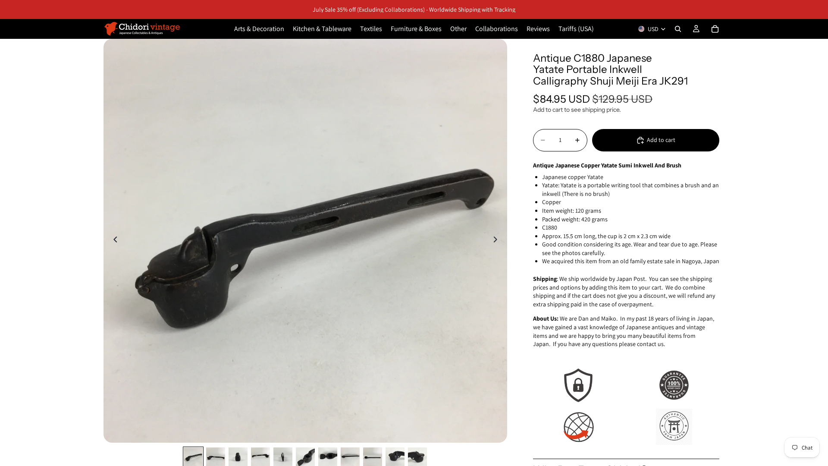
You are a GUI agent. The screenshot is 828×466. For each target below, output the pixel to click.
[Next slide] (497, 240)
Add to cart (661, 140)
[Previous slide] (113, 240)
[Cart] (715, 28)
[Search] (677, 28)
